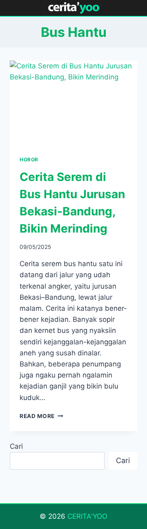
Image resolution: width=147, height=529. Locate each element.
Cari (16, 446)
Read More (41, 416)
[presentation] (73, 103)
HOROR (29, 159)
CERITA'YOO (87, 516)
